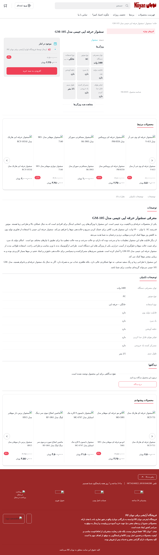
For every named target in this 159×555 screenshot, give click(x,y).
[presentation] (152, 160)
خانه (155, 23)
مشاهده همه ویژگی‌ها (83, 104)
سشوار (148, 23)
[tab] (151, 196)
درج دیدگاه (138, 384)
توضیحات (151, 196)
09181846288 (146, 483)
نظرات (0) (120, 196)
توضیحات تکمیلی (136, 196)
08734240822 (133, 483)
